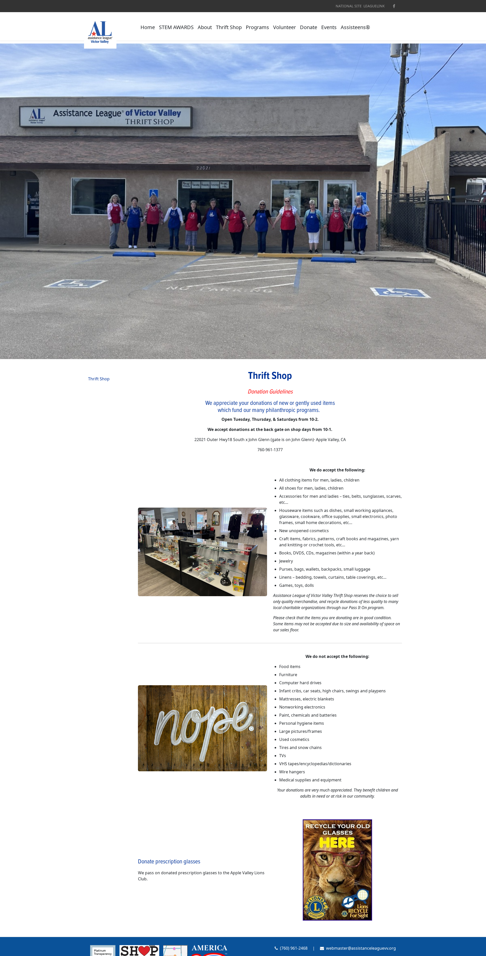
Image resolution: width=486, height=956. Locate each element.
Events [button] (329, 27)
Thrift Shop (229, 27)
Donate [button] (308, 27)
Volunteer (284, 27)
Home (147, 27)
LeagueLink (374, 6)
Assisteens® (355, 27)
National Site (349, 6)
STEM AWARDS (176, 27)
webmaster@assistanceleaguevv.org (361, 948)
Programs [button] (257, 27)
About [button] (205, 27)
